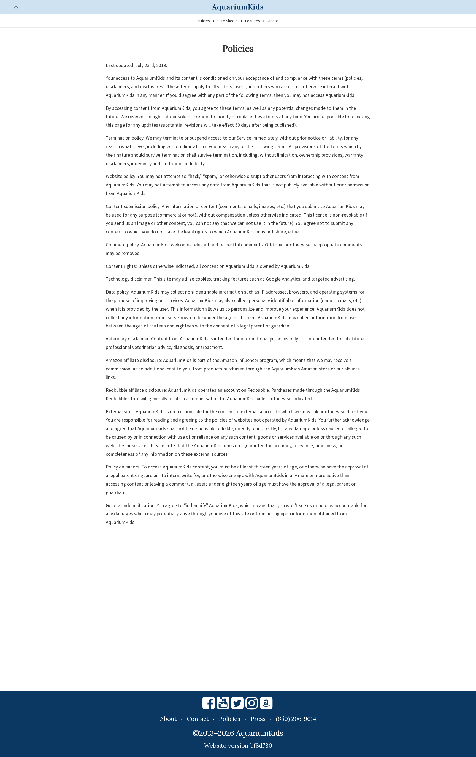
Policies (229, 719)
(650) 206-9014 (296, 719)
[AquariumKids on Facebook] (208, 705)
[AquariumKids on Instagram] (251, 705)
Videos (273, 20)
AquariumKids (238, 6)
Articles (203, 20)
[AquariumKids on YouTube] (223, 705)
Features (252, 20)
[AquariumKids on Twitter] (237, 705)
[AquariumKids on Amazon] (267, 705)
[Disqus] (238, 610)
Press (258, 719)
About (168, 719)
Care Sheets (227, 20)
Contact (198, 719)
